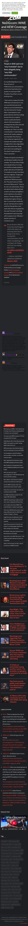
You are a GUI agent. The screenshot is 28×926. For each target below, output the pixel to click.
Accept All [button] (15, 13)
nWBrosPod (6, 735)
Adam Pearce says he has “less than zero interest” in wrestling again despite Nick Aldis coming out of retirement (13, 526)
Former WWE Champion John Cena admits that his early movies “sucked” (12, 485)
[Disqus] (14, 351)
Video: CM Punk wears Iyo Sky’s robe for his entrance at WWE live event (13, 544)
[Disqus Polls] (14, 308)
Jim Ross (14, 865)
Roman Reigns (6, 883)
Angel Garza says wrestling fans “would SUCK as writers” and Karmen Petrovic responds (13, 519)
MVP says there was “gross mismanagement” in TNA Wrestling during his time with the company (14, 474)
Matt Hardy (16, 871)
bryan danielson (17, 850)
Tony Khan (6, 282)
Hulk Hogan (14, 862)
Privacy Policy (23, 923)
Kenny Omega (16, 868)
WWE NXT (5, 904)
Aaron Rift (6, 78)
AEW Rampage (6, 844)
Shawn (5, 714)
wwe (15, 901)
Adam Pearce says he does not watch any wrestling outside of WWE (13, 491)
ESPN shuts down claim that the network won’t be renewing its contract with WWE (14, 449)
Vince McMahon (15, 898)
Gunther (4, 862)
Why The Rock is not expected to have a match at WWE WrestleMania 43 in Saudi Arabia (13, 467)
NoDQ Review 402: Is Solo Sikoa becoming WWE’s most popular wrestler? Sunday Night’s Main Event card (14, 443)
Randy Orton (5, 877)
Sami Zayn (5, 886)
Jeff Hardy (5, 865)
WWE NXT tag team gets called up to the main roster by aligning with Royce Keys (13, 501)
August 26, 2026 (18, 731)
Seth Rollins (15, 886)
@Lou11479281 (7, 790)
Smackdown (5, 889)
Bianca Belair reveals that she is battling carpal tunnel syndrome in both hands (13, 480)
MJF (16, 874)
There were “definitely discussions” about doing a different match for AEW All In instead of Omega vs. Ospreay (13, 512)
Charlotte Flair (6, 853)
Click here (7, 265)
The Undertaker (6, 895)
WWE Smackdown (7, 907)
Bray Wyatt (16, 847)
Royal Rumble (17, 883)
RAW (15, 877)
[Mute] (22, 829)
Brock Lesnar (5, 850)
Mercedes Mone (6, 874)
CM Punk (5, 856)
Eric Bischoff (17, 859)
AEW (4, 841)
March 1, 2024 (12, 261)
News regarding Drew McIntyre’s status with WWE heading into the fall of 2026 (13, 461)
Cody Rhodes (15, 856)
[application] (14, 823)
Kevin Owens (6, 871)
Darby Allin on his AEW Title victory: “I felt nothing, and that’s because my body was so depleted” (14, 538)
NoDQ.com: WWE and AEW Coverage (14, 25)
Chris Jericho (17, 853)
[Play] (3, 829)
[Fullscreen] (25, 829)
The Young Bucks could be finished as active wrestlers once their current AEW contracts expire (13, 455)
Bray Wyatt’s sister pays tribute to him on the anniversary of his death (13, 532)
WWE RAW (15, 904)
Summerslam (5, 892)
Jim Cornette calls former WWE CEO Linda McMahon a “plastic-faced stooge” (13, 506)
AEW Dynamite (14, 841)
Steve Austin (16, 889)
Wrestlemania (6, 901)
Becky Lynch (5, 847)
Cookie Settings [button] (6, 13)
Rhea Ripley (5, 880)
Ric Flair (15, 880)
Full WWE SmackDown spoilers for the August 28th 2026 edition (13, 496)
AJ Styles (16, 844)
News (7, 61)
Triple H (4, 898)
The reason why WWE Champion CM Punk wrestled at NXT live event (14, 437)
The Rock (16, 892)
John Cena (5, 868)
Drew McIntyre (6, 859)
